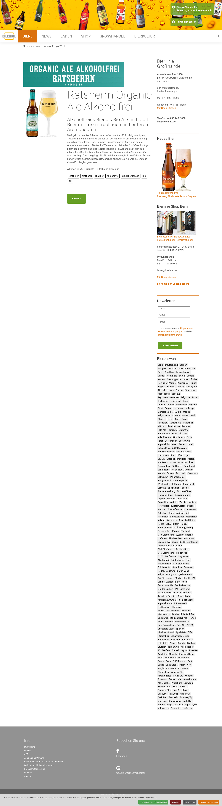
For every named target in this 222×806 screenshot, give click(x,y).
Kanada (161, 473)
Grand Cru (178, 675)
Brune (185, 419)
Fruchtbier (190, 368)
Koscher (189, 675)
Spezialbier (173, 487)
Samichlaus (175, 701)
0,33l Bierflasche (166, 534)
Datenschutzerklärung (170, 334)
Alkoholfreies (164, 675)
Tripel (194, 383)
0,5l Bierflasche (165, 578)
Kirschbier (163, 516)
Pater (160, 440)
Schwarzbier (164, 433)
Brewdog (188, 683)
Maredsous (168, 390)
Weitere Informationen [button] (209, 802)
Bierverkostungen (166, 240)
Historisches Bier (174, 520)
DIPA (190, 632)
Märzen (161, 426)
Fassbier (185, 487)
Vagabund (177, 683)
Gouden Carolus (166, 404)
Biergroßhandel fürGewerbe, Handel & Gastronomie (194, 9)
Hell (160, 657)
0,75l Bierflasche (166, 552)
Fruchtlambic (164, 563)
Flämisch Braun (165, 495)
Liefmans (178, 408)
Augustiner (183, 556)
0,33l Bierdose (185, 574)
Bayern (175, 542)
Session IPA (164, 542)
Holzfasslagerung (166, 571)
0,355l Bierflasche (189, 542)
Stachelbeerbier (182, 585)
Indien (161, 520)
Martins (186, 426)
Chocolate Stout (166, 628)
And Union (190, 520)
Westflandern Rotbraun (169, 484)
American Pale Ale (167, 596)
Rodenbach (181, 404)
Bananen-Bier (164, 690)
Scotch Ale (184, 440)
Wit (176, 589)
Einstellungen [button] (189, 802)
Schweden (163, 477)
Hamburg (176, 607)
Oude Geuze (172, 665)
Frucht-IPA (171, 668)
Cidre (187, 596)
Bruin (189, 437)
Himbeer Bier (175, 538)
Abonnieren (170, 345)
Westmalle (171, 375)
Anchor (189, 469)
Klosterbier (191, 516)
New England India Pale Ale (171, 625)
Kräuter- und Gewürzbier (170, 592)
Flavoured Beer (183, 451)
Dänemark (176, 401)
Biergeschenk (164, 480)
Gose (171, 513)
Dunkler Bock (164, 661)
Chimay (180, 386)
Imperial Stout (165, 603)
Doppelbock (188, 484)
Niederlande (164, 393)
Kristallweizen (178, 506)
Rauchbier (188, 422)
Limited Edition (165, 589)
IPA (185, 433)
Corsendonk (171, 440)
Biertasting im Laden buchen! (173, 283)
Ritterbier (193, 650)
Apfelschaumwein (167, 599)
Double (175, 614)
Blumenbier (163, 672)
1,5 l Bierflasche (185, 599)
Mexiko (178, 578)
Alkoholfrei (163, 560)
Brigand (161, 386)
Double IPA (189, 578)
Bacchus (176, 393)
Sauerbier (177, 567)
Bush (185, 690)
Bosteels (173, 697)
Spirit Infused (177, 560)
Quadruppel (172, 379)
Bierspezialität (177, 516)
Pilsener (191, 506)
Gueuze (179, 390)
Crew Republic (180, 480)
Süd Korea (177, 466)
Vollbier (174, 502)
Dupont (161, 498)
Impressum (29, 747)
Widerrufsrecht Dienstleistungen (39, 765)
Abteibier (184, 379)
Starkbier (169, 372)
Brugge (168, 408)
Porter (182, 444)
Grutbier (162, 646)
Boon (185, 401)
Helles (161, 524)
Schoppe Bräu (165, 527)
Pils (171, 368)
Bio (178, 491)
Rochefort (163, 422)
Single (161, 668)
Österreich (192, 473)
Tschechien (163, 401)
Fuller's (184, 524)
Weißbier (186, 491)
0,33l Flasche (179, 661)
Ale (159, 390)
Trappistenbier (183, 372)
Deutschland (171, 365)
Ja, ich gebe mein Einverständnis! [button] (153, 802)
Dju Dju (161, 459)
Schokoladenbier (166, 451)
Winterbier (189, 538)
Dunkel (175, 650)
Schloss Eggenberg (183, 527)
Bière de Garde (181, 621)
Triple (187, 704)
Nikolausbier (164, 614)
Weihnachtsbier (177, 477)
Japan (184, 650)
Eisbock (171, 498)
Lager (186, 455)
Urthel (190, 444)
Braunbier (188, 567)
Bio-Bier (191, 643)
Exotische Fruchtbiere (182, 639)
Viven (174, 444)
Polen (182, 665)
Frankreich (163, 462)
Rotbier (172, 679)
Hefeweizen (163, 506)
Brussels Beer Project (168, 531)
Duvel (160, 372)
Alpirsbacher (164, 683)
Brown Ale (177, 433)
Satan (182, 375)
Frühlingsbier (164, 567)
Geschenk (181, 473)
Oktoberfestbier (175, 509)
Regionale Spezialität (168, 397)
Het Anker (173, 693)
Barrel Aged (181, 581)
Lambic (190, 375)
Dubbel (161, 375)
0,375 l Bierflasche (167, 556)
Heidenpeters (164, 686)
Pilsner (172, 643)
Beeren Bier (163, 639)
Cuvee (177, 426)
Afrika (178, 412)
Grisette (173, 654)
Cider (180, 596)
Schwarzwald (180, 603)
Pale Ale (162, 430)
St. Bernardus (176, 462)
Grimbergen (179, 437)
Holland (187, 592)
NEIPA (190, 625)
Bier (175, 686)
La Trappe (190, 408)
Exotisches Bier (165, 412)
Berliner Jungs (165, 704)
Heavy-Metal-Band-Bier (169, 610)
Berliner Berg (182, 549)
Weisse (161, 509)
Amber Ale (185, 693)
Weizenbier (183, 383)
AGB (26, 754)
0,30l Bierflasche (181, 563)
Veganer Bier (177, 672)
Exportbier (163, 502)
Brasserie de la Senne (181, 708)
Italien (178, 545)
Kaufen (76, 198)
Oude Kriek (163, 618)
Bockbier (189, 462)
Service (27, 750)
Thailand (185, 531)
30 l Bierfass (164, 650)
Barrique (162, 487)
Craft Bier (162, 697)
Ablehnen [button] (176, 802)
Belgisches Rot (165, 415)
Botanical (162, 679)
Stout (160, 408)
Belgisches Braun (189, 397)
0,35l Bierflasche (166, 549)
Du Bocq (183, 686)
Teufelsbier (190, 390)
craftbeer (178, 704)
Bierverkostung (182, 495)
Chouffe (162, 419)
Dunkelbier (182, 498)
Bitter (176, 524)
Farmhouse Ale (165, 585)
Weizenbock (177, 469)
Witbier (172, 383)
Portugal (181, 459)
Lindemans (163, 455)
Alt (182, 646)
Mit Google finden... (167, 108)
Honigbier (162, 383)
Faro (188, 560)
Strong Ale (191, 386)
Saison (170, 473)
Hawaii (192, 618)
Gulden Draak (189, 415)
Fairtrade (172, 430)
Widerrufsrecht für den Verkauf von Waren (43, 761)
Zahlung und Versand (34, 758)
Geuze (161, 665)
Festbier (189, 646)
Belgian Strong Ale (167, 574)
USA (179, 455)
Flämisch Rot (188, 614)
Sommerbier (164, 466)
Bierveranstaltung (166, 491)
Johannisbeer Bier (180, 636)
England (193, 404)
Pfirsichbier (163, 636)
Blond (177, 419)
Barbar (194, 379)
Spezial (181, 643)
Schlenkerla (175, 422)
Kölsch (191, 459)
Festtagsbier (164, 607)
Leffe (170, 419)
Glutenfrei (183, 430)
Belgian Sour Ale (178, 618)
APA (189, 665)
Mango (186, 412)
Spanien (180, 628)
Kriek (173, 455)
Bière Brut (185, 589)
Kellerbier (162, 513)
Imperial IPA (164, 444)
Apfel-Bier (162, 654)
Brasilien (171, 459)
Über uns (28, 776)
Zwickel (183, 502)
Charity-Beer (170, 657)
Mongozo (162, 368)
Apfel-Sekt (181, 632)
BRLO (168, 524)
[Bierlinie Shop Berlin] (176, 222)
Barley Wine (183, 571)
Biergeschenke (164, 236)
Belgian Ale (173, 646)
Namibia (186, 610)
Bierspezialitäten (182, 236)
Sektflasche (164, 469)
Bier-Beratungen (185, 240)
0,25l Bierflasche (184, 534)
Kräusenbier (190, 509)
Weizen (192, 502)
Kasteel (161, 379)
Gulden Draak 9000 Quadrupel (172, 448)
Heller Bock (183, 657)
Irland (169, 426)
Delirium (162, 693)
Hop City (177, 690)
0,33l (194, 704)
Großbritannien (165, 621)
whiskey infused (166, 632)
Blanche (171, 386)
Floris (177, 415)
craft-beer (162, 538)
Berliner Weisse (165, 581)
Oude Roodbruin (166, 545)
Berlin (160, 365)
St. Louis (179, 368)
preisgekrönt (182, 513)
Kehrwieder (163, 708)
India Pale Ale (164, 437)
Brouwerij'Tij (186, 697)
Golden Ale (181, 552)
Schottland (189, 466)
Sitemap (28, 772)
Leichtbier (163, 643)
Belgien (183, 365)
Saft (190, 661)
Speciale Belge (186, 654)
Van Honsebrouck (187, 679)
